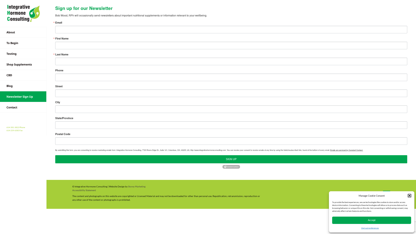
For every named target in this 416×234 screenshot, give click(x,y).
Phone (59, 70)
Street (59, 86)
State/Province (64, 118)
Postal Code (62, 134)
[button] (409, 195)
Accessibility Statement (84, 190)
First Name (62, 38)
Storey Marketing (136, 186)
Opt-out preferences (370, 228)
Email (58, 22)
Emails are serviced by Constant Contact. (346, 150)
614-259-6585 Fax (14, 130)
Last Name (61, 54)
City (57, 102)
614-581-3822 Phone (15, 127)
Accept (371, 220)
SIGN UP (231, 159)
